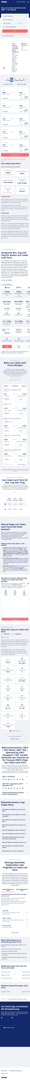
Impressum (4, 1070)
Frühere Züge (8, 464)
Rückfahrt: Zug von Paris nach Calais (11, 949)
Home (2, 998)
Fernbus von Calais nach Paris (9, 951)
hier (16, 471)
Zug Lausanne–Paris (6, 978)
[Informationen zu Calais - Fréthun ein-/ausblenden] (27, 920)
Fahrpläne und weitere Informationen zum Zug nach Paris (14, 958)
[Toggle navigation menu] (28, 2)
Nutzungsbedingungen (15, 1070)
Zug (7, 998)
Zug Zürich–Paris (5, 972)
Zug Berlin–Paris (5, 975)
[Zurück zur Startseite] (4, 2)
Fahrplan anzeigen (8, 192)
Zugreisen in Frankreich (16, 998)
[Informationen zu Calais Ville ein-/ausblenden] (27, 912)
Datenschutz (4, 1073)
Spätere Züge (21, 464)
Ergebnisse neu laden (14, 379)
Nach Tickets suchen (8, 174)
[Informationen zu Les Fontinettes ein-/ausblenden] (27, 926)
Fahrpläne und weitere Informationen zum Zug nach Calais (14, 954)
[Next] (26, 80)
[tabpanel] (15, 608)
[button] (8, 23)
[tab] (8, 84)
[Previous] (5, 499)
